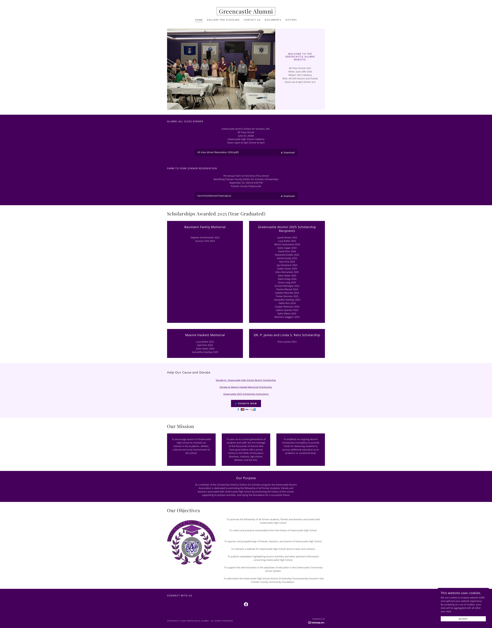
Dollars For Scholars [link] (223, 19)
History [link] (291, 19)
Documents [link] (273, 19)
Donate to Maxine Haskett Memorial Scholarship (246, 387)
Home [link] (199, 19)
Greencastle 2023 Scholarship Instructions (246, 394)
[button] (288, 152)
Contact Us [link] (252, 19)
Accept (463, 619)
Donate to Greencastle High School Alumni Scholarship (246, 380)
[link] (246, 12)
